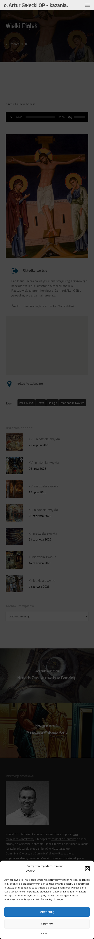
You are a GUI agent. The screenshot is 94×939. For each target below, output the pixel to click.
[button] (87, 868)
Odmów (47, 924)
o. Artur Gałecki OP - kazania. (36, 5)
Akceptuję (47, 912)
